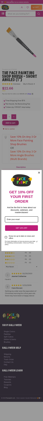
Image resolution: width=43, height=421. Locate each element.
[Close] (39, 172)
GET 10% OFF (21, 228)
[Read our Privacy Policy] (37, 241)
